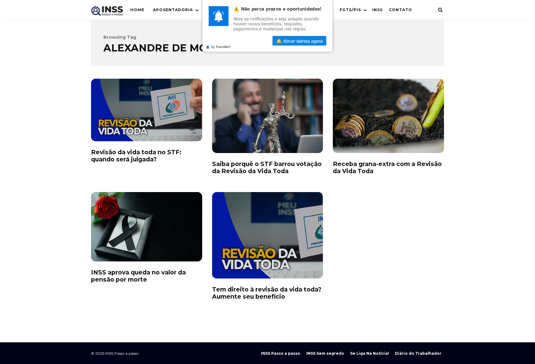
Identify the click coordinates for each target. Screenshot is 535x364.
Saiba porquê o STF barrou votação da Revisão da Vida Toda (267, 116)
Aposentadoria (173, 9)
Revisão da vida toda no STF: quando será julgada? (146, 110)
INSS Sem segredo (325, 353)
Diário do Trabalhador (418, 353)
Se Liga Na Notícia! (369, 353)
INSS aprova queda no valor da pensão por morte (146, 226)
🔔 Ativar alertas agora (299, 40)
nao (252, 40)
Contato (400, 9)
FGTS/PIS (350, 9)
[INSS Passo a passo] (107, 12)
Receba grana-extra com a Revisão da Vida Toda (388, 116)
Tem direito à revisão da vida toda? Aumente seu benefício (267, 235)
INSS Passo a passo (280, 353)
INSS (377, 9)
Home (137, 9)
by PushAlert (220, 46)
